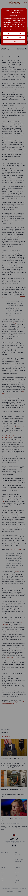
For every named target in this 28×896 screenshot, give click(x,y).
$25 (20, 33)
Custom (14, 41)
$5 (8, 33)
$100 (20, 37)
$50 (8, 37)
